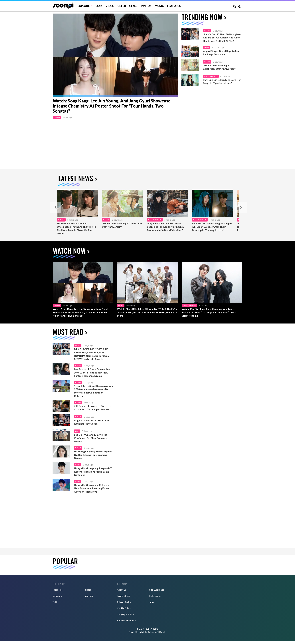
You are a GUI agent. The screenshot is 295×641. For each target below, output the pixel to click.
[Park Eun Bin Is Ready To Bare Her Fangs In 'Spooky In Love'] (190, 80)
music (77, 345)
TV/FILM (145, 6)
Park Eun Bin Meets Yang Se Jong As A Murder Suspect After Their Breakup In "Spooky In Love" (212, 226)
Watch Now (69, 251)
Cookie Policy (124, 608)
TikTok (88, 589)
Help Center (155, 596)
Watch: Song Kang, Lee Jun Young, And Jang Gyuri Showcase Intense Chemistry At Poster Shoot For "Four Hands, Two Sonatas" (111, 106)
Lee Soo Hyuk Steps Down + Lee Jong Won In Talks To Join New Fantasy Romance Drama (92, 372)
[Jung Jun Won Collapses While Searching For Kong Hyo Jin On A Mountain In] (167, 203)
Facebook (57, 589)
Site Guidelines (156, 589)
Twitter (56, 602)
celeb (77, 464)
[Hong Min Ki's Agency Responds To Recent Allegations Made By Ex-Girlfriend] (61, 468)
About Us (121, 589)
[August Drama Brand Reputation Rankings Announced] (61, 420)
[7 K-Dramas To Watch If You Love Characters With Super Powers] (61, 406)
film (77, 431)
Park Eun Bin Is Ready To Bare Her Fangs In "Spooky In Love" (222, 81)
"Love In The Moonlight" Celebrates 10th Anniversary (219, 67)
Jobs (151, 602)
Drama (57, 117)
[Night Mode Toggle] (240, 6)
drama (78, 365)
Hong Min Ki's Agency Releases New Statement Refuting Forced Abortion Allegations (92, 488)
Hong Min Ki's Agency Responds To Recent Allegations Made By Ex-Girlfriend (93, 471)
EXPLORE (83, 6)
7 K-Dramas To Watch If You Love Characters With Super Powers (92, 407)
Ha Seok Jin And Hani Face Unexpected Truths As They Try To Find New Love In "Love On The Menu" (76, 228)
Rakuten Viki (154, 632)
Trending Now (202, 17)
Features (174, 6)
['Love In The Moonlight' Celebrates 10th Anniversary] (190, 65)
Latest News (75, 178)
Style (133, 6)
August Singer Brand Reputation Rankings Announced (221, 53)
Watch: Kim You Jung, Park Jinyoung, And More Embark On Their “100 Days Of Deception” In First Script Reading (210, 312)
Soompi (61, 220)
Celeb (122, 6)
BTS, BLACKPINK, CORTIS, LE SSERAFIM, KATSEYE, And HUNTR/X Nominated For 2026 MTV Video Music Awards (91, 354)
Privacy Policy (124, 602)
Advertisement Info (126, 620)
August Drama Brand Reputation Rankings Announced (92, 422)
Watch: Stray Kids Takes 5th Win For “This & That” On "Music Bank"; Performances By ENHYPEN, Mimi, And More (147, 312)
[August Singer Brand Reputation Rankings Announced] (190, 51)
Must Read (68, 332)
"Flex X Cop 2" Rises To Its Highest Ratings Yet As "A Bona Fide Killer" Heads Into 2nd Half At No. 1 (222, 37)
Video (110, 6)
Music (159, 6)
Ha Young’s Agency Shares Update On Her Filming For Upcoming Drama (93, 454)
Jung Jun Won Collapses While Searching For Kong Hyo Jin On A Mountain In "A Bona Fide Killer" (165, 226)
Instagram (57, 596)
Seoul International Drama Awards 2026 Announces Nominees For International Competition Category (93, 390)
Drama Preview (210, 76)
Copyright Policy (125, 614)
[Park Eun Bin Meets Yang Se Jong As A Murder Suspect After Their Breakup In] (212, 203)
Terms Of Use (123, 596)
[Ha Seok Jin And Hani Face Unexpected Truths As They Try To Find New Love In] (77, 203)
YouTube (89, 596)
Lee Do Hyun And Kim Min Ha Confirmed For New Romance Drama (90, 438)
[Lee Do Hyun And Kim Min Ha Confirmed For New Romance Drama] (61, 435)
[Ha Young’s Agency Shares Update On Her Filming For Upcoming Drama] (61, 451)
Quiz (99, 6)
